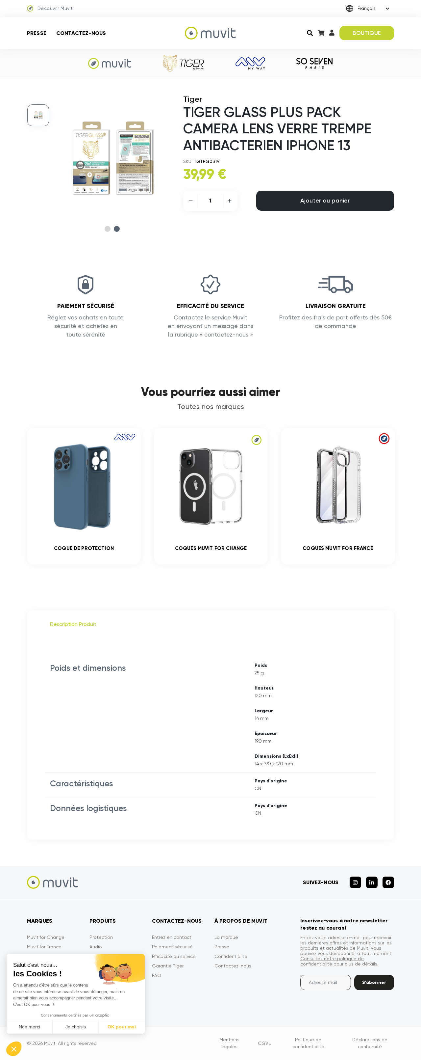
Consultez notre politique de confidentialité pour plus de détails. (339, 961)
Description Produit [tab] (73, 624)
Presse (36, 33)
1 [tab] (108, 229)
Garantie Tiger (168, 965)
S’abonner (374, 982)
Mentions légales (229, 1043)
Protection (101, 937)
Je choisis (75, 1026)
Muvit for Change (45, 937)
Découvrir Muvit (55, 8)
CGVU (264, 1043)
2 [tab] (117, 229)
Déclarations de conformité (369, 1043)
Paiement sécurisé (172, 946)
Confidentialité (230, 956)
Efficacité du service (174, 956)
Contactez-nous (81, 33)
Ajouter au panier (325, 200)
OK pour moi (122, 1026)
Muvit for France (44, 946)
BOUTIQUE (367, 33)
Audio (95, 946)
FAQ (156, 975)
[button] (14, 1049)
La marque (226, 937)
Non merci (29, 1026)
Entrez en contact (171, 937)
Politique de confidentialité (308, 1043)
